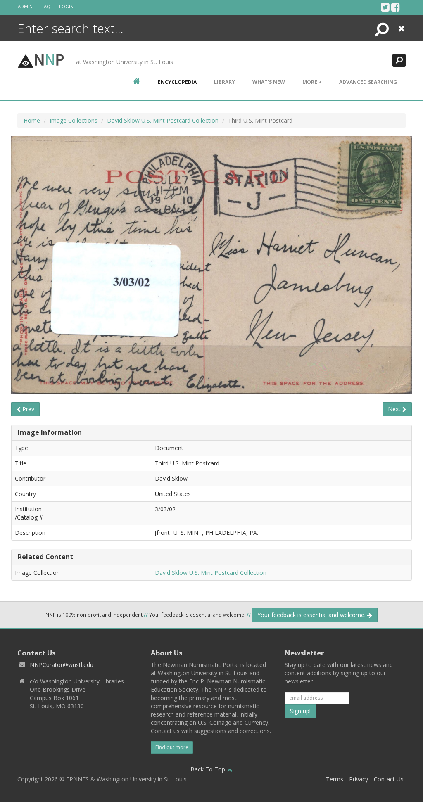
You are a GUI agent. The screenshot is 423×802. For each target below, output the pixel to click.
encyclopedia (177, 81)
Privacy (358, 779)
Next (395, 409)
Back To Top (208, 769)
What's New (268, 81)
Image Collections (73, 120)
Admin (25, 6)
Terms (334, 779)
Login (66, 6)
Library (224, 81)
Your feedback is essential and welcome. (312, 615)
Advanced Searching (368, 81)
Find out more (171, 747)
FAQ (45, 6)
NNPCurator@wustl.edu (61, 665)
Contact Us (389, 779)
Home (32, 120)
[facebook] (395, 7)
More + (312, 81)
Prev (27, 409)
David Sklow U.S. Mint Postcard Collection (163, 120)
